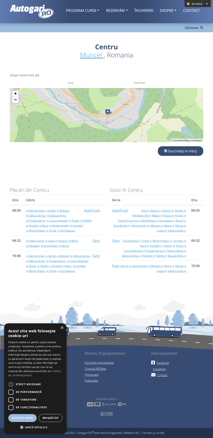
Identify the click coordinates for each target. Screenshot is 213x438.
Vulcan (179, 215)
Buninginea (148, 220)
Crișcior (166, 210)
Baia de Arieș (36, 210)
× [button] (61, 327)
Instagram (159, 369)
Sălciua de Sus (37, 215)
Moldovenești (60, 225)
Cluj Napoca (67, 230)
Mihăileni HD (140, 215)
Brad (144, 210)
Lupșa (51, 241)
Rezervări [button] (115, 10)
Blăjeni (156, 215)
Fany (96, 240)
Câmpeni (34, 246)
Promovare (92, 375)
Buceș (167, 215)
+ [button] (15, 93)
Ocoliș (75, 220)
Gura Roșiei (50, 246)
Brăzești (64, 210)
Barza (154, 210)
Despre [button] (166, 10)
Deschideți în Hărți (182, 151)
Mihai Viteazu (37, 230)
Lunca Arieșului (58, 220)
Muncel (92, 54)
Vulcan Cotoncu (127, 220)
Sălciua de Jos (58, 215)
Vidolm (87, 220)
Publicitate (91, 380)
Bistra (74, 241)
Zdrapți (178, 210)
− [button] (15, 99)
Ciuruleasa (165, 220)
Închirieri (144, 10)
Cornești (78, 225)
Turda (52, 230)
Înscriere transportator (99, 363)
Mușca (63, 241)
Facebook (163, 363)
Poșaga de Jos (37, 220)
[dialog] (35, 378)
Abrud (65, 246)
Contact (191, 10)
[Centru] (108, 112)
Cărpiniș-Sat (138, 225)
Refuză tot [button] (51, 418)
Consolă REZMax (95, 369)
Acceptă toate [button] (22, 418)
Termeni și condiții (153, 433)
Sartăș (52, 210)
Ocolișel (33, 225)
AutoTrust (92, 210)
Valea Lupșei (36, 241)
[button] (35, 427)
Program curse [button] (81, 10)
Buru (45, 225)
